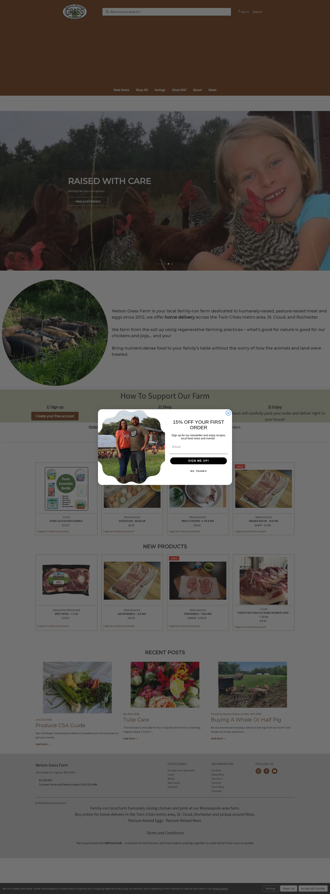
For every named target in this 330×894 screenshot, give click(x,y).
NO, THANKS (198, 471)
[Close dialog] (228, 413)
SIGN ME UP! (198, 460)
